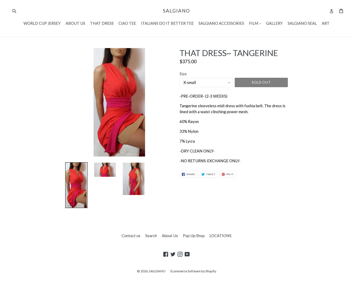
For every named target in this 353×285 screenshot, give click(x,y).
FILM (256, 23)
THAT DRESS (102, 23)
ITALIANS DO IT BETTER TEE (167, 23)
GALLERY (274, 23)
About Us (170, 235)
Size (183, 73)
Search (151, 235)
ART (326, 23)
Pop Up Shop (193, 235)
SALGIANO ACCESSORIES (221, 23)
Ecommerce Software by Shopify (193, 271)
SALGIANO (176, 11)
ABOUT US (75, 23)
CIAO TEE (127, 23)
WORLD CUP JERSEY (42, 23)
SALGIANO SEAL (302, 23)
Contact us (131, 235)
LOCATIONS (220, 235)
